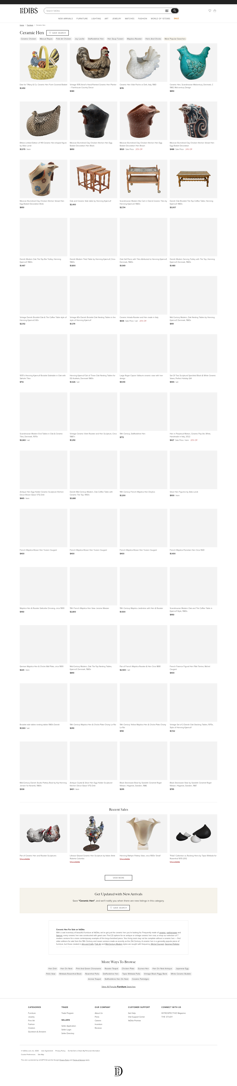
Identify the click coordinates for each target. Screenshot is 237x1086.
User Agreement (47, 1051)
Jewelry (116, 18)
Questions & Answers (37, 1031)
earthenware (172, 932)
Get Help (132, 1013)
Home (22, 25)
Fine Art (31, 1020)
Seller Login (66, 1029)
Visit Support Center (136, 1016)
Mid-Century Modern (113, 944)
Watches (129, 18)
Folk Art (98, 944)
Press (97, 1016)
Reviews (98, 1028)
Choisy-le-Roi (65, 947)
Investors (98, 1024)
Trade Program (67, 1013)
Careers (98, 1020)
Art (106, 18)
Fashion (142, 18)
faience (59, 935)
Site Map (41, 1054)
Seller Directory (67, 1033)
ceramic (162, 932)
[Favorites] (210, 10)
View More (118, 877)
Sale (176, 18)
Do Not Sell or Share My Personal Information (84, 1051)
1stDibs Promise (134, 1020)
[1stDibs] (29, 10)
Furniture (82, 18)
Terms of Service (79, 1060)
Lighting (96, 18)
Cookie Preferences (28, 1054)
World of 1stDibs (160, 18)
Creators (31, 1028)
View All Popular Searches (118, 986)
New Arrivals (65, 18)
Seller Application (68, 1026)
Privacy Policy (60, 1051)
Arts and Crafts (88, 944)
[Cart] (215, 10)
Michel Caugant (157, 944)
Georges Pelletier (172, 944)
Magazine (173, 1013)
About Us (99, 1013)
